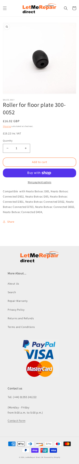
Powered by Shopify (52, 457)
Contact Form (16, 420)
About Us (13, 283)
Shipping (7, 126)
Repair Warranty (18, 301)
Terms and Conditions (21, 327)
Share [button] (10, 221)
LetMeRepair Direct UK (34, 457)
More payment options (39, 182)
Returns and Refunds (21, 318)
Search (12, 292)
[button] (5, 8)
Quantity (7, 140)
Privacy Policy (16, 309)
